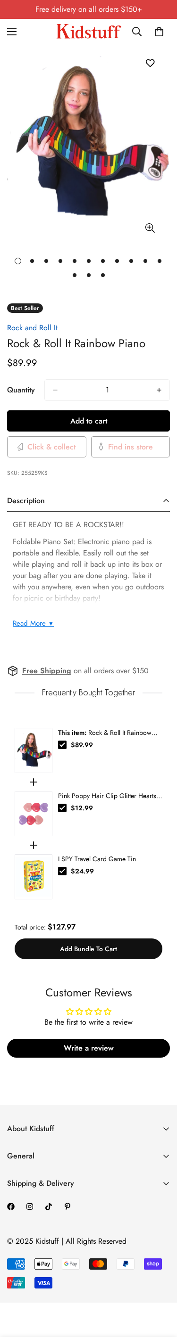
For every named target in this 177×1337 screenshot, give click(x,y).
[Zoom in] (149, 227)
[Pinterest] (67, 1206)
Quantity (21, 389)
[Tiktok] (48, 1206)
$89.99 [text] (82, 745)
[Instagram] (30, 1206)
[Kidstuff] (89, 31)
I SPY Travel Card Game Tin (97, 859)
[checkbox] (62, 745)
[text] (88, 693)
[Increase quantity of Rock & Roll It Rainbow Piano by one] (159, 390)
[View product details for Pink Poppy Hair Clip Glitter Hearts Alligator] (33, 813)
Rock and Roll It (32, 327)
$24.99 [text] (82, 871)
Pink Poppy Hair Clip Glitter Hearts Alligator (107, 795)
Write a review (89, 1048)
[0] (159, 31)
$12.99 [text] (82, 808)
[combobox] (138, 31)
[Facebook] (11, 1206)
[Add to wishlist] (149, 62)
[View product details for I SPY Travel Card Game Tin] (33, 876)
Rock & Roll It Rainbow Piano (105, 732)
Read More (33, 623)
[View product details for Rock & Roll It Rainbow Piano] (33, 750)
